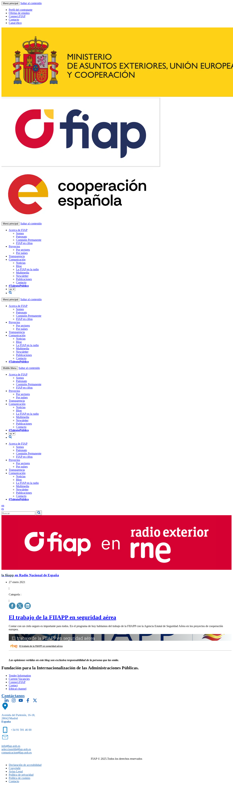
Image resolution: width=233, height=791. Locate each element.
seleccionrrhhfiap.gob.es (16, 749)
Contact (13, 685)
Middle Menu (9, 368)
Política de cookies (19, 778)
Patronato (21, 236)
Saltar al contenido (31, 3)
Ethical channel (17, 688)
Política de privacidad (21, 774)
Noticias (20, 262)
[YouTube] (21, 700)
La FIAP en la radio (27, 269)
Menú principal (10, 3)
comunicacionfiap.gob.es (16, 752)
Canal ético (15, 22)
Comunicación (17, 259)
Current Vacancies (19, 678)
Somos (20, 233)
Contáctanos (13, 695)
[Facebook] (28, 700)
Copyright (14, 768)
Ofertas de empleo (19, 13)
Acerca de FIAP (18, 230)
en (2, 505)
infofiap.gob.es (10, 746)
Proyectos (14, 246)
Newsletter (22, 275)
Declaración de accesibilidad (25, 764)
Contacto (14, 19)
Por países (22, 253)
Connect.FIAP (17, 16)
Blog (19, 266)
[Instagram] (13, 700)
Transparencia (17, 256)
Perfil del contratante (20, 9)
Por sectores (23, 249)
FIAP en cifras (24, 243)
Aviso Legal (16, 771)
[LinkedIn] (6, 700)
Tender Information (20, 675)
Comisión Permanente (28, 239)
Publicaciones (24, 279)
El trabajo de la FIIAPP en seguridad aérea (62, 617)
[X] (35, 700)
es (2, 508)
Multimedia (22, 272)
